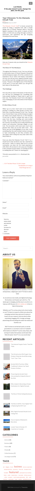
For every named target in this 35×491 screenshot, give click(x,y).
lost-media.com (22, 304)
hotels (5, 475)
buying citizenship (8, 469)
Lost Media (18, 7)
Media (6, 450)
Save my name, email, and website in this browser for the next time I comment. (7, 226)
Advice (19, 154)
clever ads (21, 469)
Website (5, 213)
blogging (7, 467)
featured (14, 472)
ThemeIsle (24, 487)
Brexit (11, 467)
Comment (6, 180)
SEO (27, 477)
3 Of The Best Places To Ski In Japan (14, 163)
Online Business (9, 453)
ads (4, 467)
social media (11, 479)
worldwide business (27, 479)
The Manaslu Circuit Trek (10, 26)
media (9, 475)
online (6, 477)
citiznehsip (15, 469)
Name (5, 202)
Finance (6, 446)
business (18, 466)
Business (7, 443)
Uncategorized (8, 456)
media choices (14, 475)
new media (20, 475)
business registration (27, 467)
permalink (5, 156)
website (20, 479)
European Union (27, 469)
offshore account (27, 475)
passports (10, 477)
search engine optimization (19, 477)
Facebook (6, 472)
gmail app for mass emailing (25, 472)
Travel (16, 479)
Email (5, 208)
